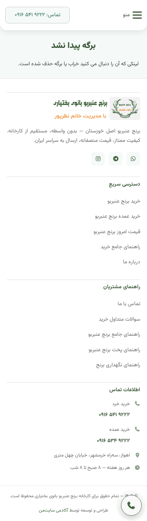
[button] (132, 15)
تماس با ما (129, 304)
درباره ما (131, 262)
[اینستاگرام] (98, 159)
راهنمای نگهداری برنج (118, 365)
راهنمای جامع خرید (120, 247)
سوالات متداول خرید (119, 319)
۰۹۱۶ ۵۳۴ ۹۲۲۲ (113, 441)
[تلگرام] (115, 159)
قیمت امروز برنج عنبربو (116, 232)
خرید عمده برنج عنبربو (117, 216)
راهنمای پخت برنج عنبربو (114, 350)
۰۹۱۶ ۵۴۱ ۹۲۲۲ (114, 415)
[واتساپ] (133, 159)
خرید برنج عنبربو (123, 201)
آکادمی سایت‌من (53, 510)
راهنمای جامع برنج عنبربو (114, 334)
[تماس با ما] (131, 505)
